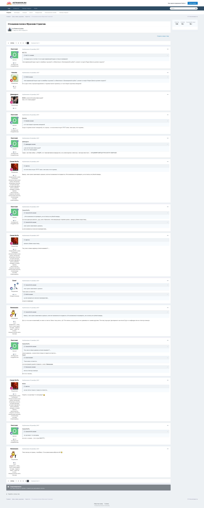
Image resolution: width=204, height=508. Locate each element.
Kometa (14, 72)
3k (15, 321)
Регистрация (192, 3)
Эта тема (190, 8)
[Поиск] (196, 8)
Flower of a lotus (19, 28)
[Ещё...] (167, 49)
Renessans (14, 307)
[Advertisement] (185, 44)
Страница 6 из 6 (35, 43)
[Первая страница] (8, 43)
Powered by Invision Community (102, 505)
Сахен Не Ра (14, 161)
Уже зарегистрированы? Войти (177, 3)
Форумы (9, 12)
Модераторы (38, 12)
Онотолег (14, 49)
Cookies (106, 503)
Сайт (9, 8)
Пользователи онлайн (50, 12)
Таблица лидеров (63, 12)
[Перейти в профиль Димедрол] (14, 100)
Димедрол (14, 94)
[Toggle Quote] (24, 55)
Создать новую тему (163, 36)
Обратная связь (98, 503)
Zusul (14, 280)
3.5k (15, 175)
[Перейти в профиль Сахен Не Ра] (14, 167)
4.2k (15, 108)
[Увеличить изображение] (44, 394)
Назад (12, 43)
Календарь (17, 12)
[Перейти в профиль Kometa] (14, 78)
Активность (16, 8)
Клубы (35, 8)
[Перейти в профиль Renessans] (14, 313)
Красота (25, 30)
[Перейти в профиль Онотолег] (14, 54)
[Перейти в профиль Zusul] (14, 286)
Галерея (24, 12)
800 (15, 63)
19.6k (15, 294)
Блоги (31, 12)
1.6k (15, 86)
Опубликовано (30, 49)
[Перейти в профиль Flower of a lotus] (9, 29)
